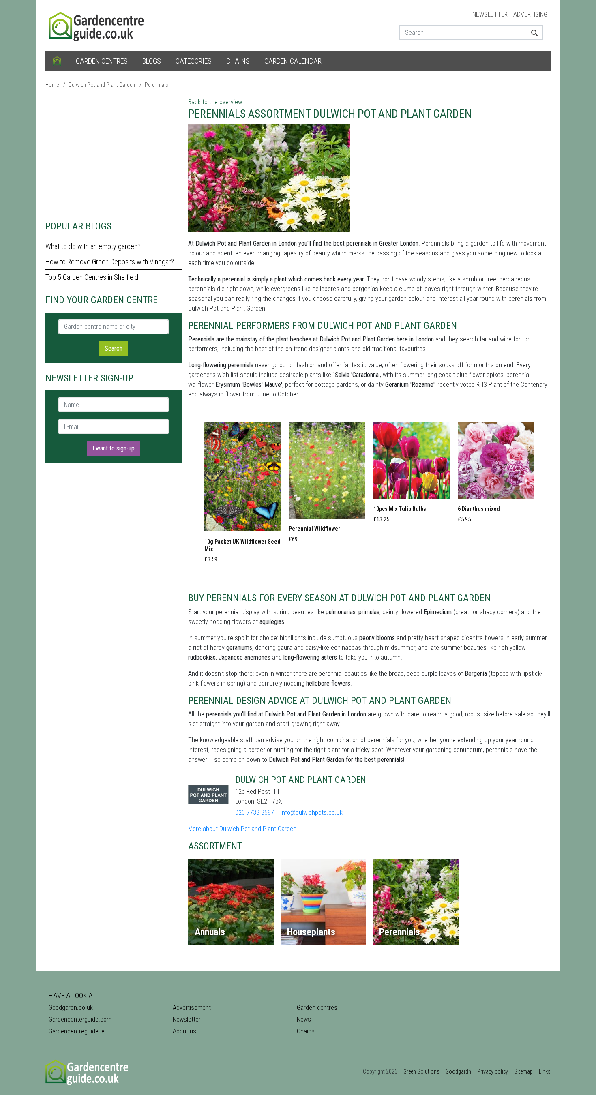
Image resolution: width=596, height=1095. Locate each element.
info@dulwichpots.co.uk (312, 812)
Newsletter (490, 14)
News (304, 1019)
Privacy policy (492, 1071)
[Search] (531, 32)
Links (545, 1071)
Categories (194, 61)
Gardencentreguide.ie (77, 1031)
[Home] (57, 61)
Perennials (156, 84)
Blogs (151, 61)
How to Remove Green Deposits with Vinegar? (109, 261)
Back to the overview (215, 102)
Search (113, 348)
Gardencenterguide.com (80, 1019)
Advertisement (192, 1007)
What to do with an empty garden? (93, 246)
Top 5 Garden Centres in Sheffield (91, 277)
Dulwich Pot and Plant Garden (102, 84)
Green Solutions (421, 1071)
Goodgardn (458, 1071)
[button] (242, 495)
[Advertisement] (113, 154)
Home (52, 84)
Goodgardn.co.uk (71, 1007)
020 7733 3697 (254, 812)
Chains (238, 61)
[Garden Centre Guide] (97, 25)
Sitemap (523, 1071)
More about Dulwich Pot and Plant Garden (242, 829)
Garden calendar (293, 61)
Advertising (530, 14)
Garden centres (102, 61)
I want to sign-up (113, 448)
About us (184, 1031)
